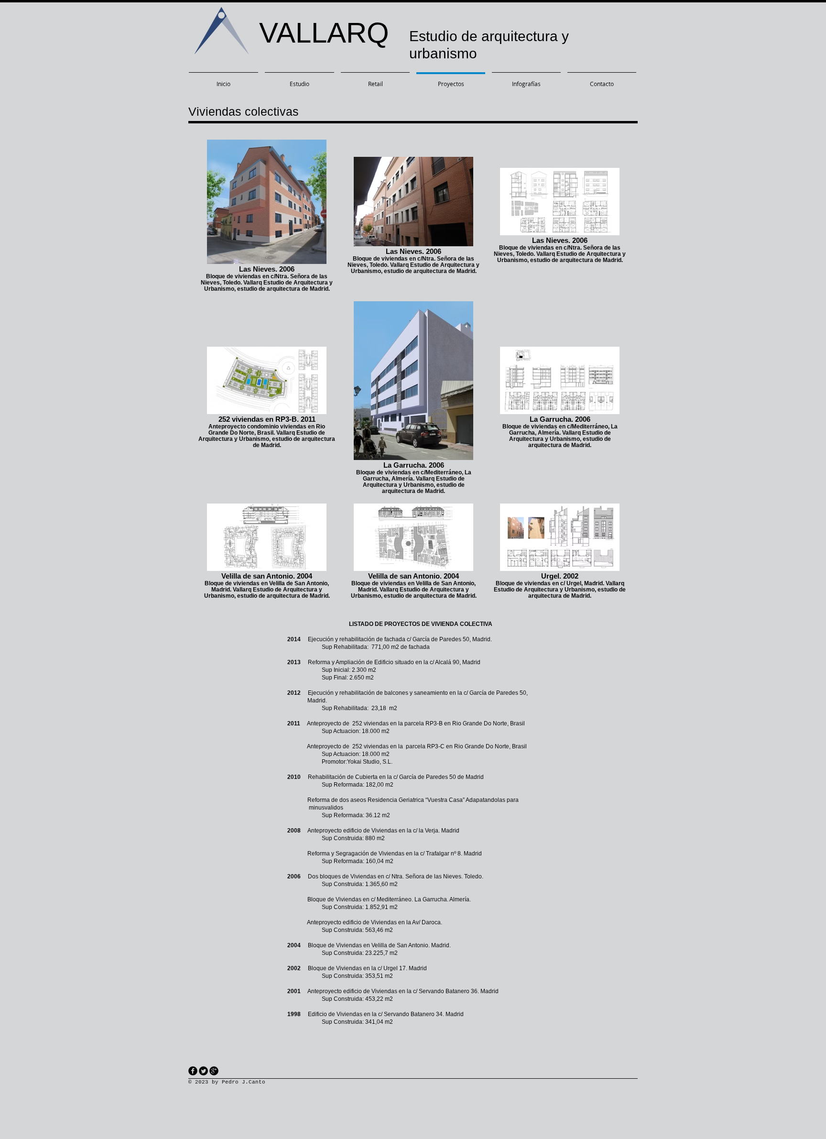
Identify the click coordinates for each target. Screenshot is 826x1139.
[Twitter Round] (203, 1070)
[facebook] (192, 1070)
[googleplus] (213, 1070)
